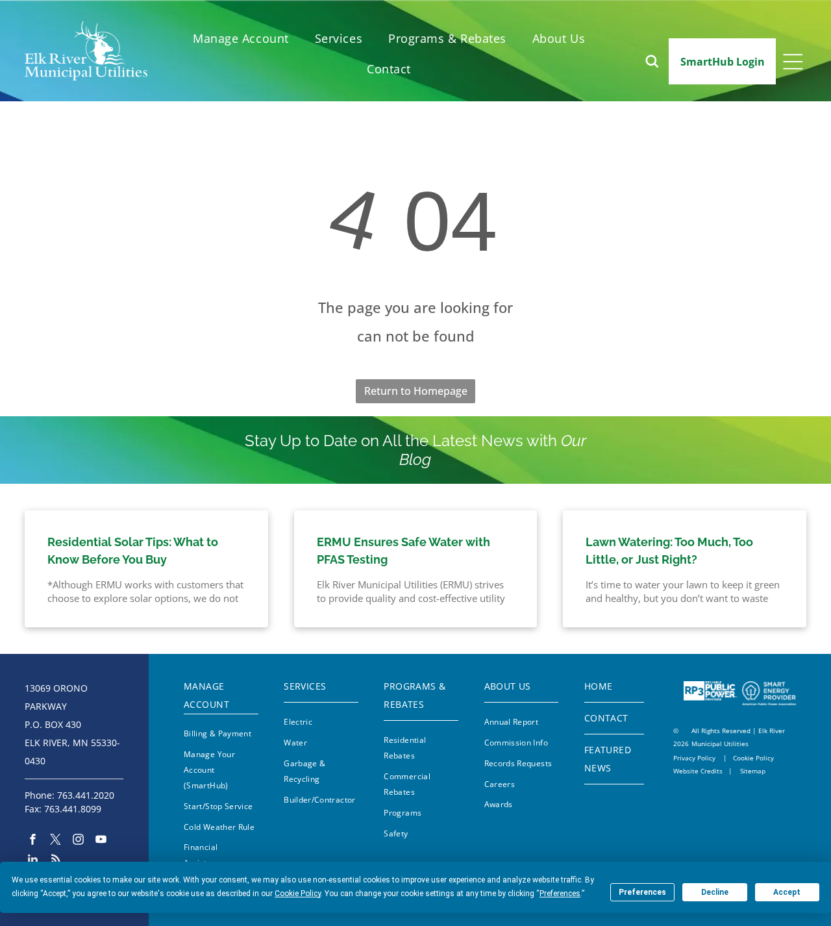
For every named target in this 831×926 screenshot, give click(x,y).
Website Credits (698, 770)
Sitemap (752, 770)
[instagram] (78, 841)
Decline (714, 892)
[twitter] (55, 841)
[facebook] (33, 841)
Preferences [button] (560, 893)
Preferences (642, 892)
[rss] (55, 860)
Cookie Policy (753, 757)
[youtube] (101, 841)
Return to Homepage (415, 391)
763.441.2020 (85, 795)
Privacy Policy (694, 757)
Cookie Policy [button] (298, 893)
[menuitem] (241, 38)
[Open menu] (793, 61)
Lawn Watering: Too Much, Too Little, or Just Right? (669, 550)
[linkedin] (33, 860)
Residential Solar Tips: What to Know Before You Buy (132, 550)
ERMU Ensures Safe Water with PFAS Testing (403, 550)
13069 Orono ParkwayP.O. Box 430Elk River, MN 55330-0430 (72, 724)
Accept (786, 892)
